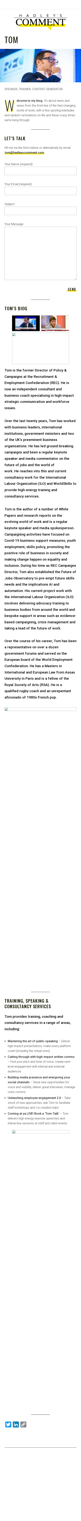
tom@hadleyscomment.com (24, 152)
